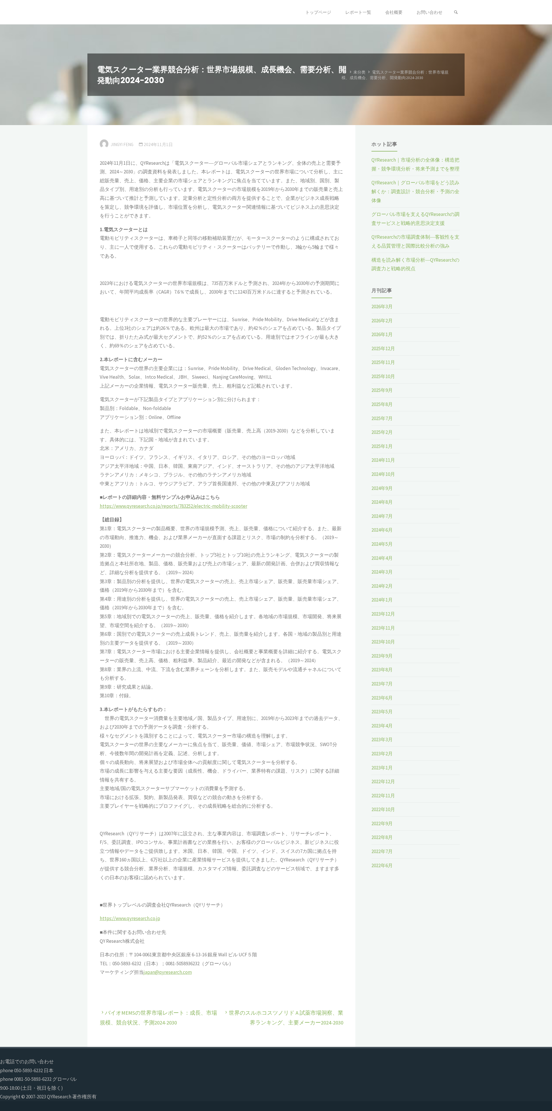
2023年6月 (382, 698)
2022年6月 (382, 865)
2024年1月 (382, 600)
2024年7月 (382, 516)
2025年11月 (383, 362)
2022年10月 (383, 809)
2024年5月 (382, 544)
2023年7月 (382, 684)
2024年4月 (382, 558)
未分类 (359, 72)
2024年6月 (382, 530)
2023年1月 (382, 768)
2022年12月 (383, 781)
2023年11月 (383, 628)
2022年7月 (382, 851)
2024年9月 (382, 488)
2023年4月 (382, 726)
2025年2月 (382, 432)
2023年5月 (382, 711)
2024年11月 (383, 460)
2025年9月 (382, 390)
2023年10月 (383, 642)
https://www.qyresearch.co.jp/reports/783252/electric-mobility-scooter (173, 506)
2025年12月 (383, 348)
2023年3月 (382, 739)
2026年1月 (382, 334)
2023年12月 (383, 614)
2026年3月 (382, 306)
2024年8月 (382, 502)
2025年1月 (382, 446)
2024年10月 (383, 474)
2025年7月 (382, 418)
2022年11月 (383, 795)
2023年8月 (382, 669)
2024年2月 (382, 586)
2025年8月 (382, 404)
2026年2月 (382, 320)
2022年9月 (382, 823)
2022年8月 (382, 837)
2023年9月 (382, 656)
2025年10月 (383, 376)
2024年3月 (382, 572)
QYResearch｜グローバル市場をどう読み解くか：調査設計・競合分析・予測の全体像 (415, 191)
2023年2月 (382, 753)
